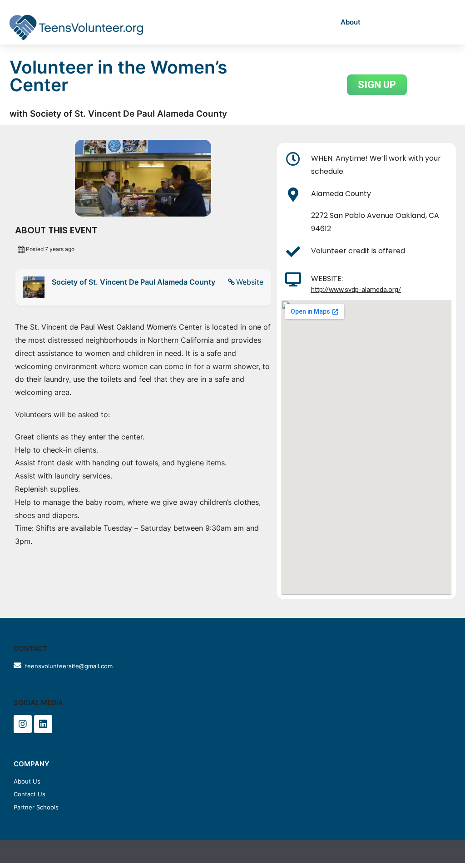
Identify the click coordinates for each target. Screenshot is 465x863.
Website (249, 281)
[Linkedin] (43, 724)
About (351, 22)
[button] (377, 84)
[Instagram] (23, 724)
